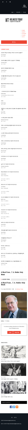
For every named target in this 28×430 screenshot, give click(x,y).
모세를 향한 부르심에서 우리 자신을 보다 (11, 76)
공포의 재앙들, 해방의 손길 (7, 68)
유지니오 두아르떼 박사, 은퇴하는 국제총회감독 (12, 253)
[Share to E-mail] (17, 407)
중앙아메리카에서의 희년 (7, 83)
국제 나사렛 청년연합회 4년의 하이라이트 (11, 125)
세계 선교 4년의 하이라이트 (7, 222)
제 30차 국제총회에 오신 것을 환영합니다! (11, 261)
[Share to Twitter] (14, 407)
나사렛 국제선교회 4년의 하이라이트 (10, 133)
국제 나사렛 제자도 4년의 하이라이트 (10, 140)
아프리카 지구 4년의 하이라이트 (9, 209)
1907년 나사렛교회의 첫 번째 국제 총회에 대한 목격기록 (13, 109)
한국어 (23, 36)
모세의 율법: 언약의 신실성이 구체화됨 (10, 60)
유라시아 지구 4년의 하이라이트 (9, 184)
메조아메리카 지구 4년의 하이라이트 (10, 172)
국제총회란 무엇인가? (6, 238)
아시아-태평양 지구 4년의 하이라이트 (10, 197)
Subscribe (18, 12)
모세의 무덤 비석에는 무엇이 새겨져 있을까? (11, 52)
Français (23, 35)
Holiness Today (20, 289)
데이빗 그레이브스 (5, 245)
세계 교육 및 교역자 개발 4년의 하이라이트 (11, 148)
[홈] (14, 20)
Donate (24, 12)
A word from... (6, 279)
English (23, 30)
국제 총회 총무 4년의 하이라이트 (9, 230)
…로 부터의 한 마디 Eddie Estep (8, 91)
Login (12, 12)
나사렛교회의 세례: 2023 (7, 117)
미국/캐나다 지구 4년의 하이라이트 (9, 156)
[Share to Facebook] (11, 407)
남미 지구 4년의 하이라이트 (7, 164)
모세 (2, 100)
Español (23, 31)
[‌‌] (3, 2)
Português (24, 33)
